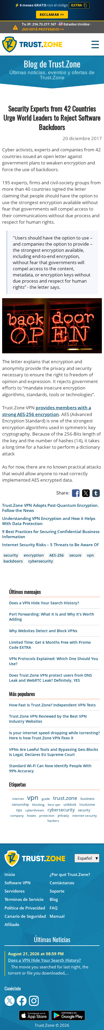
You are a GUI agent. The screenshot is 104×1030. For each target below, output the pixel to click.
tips (19, 810)
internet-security (84, 815)
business (87, 798)
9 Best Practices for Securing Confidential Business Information (50, 534)
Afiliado (12, 924)
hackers (53, 820)
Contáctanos (62, 882)
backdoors (13, 561)
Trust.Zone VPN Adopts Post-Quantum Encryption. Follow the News (50, 508)
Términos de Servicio (24, 899)
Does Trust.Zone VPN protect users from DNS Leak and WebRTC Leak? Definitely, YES (50, 678)
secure (75, 555)
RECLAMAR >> (52, 14)
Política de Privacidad (25, 908)
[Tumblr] (97, 492)
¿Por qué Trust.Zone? (70, 874)
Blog (54, 899)
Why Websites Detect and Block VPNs (43, 630)
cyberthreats (34, 810)
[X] (87, 492)
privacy (63, 815)
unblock (69, 804)
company (17, 815)
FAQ (54, 908)
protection (46, 815)
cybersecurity (40, 561)
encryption (34, 555)
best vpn (54, 804)
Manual (57, 916)
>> (43, 29)
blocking (38, 804)
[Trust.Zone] (32, 44)
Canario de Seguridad (25, 916)
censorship (20, 804)
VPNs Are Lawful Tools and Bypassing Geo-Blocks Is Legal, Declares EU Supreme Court (53, 752)
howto (31, 815)
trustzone (87, 804)
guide (46, 798)
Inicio (10, 874)
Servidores (15, 891)
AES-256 (56, 555)
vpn (90, 555)
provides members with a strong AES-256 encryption (46, 410)
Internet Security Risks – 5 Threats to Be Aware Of (50, 544)
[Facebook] (77, 492)
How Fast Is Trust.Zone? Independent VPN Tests (52, 704)
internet (18, 798)
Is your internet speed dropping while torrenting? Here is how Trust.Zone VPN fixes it (54, 735)
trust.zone (65, 798)
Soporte (57, 891)
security (10, 555)
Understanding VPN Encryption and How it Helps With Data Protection (48, 521)
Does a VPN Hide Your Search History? (44, 602)
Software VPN (18, 882)
